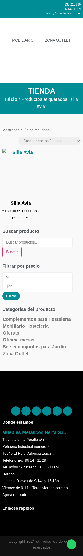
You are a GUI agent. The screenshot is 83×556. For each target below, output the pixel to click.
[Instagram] (36, 411)
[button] (73, 27)
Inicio (11, 99)
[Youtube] (67, 411)
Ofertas (11, 332)
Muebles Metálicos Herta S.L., (35, 432)
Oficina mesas (18, 339)
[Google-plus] (57, 411)
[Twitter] (46, 411)
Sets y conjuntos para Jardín (34, 346)
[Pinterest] (26, 411)
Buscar (12, 252)
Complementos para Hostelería (37, 319)
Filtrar (11, 296)
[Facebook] (15, 411)
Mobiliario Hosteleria (26, 326)
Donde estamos (17, 422)
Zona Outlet (16, 353)
